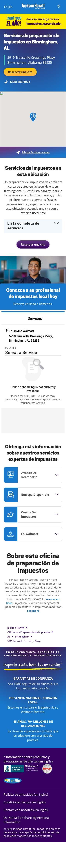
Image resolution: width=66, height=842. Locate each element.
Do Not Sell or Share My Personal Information (27, 820)
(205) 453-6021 (20, 82)
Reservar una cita (20, 72)
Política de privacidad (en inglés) (26, 794)
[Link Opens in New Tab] (22, 769)
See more (33, 610)
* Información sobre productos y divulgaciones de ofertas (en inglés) (28, 759)
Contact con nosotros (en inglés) (26, 810)
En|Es (8, 7)
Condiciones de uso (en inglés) (25, 802)
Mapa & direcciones (33, 152)
